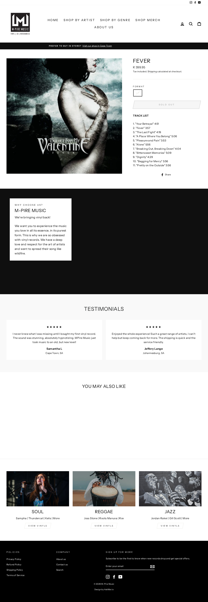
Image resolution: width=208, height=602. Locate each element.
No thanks (104, 345)
